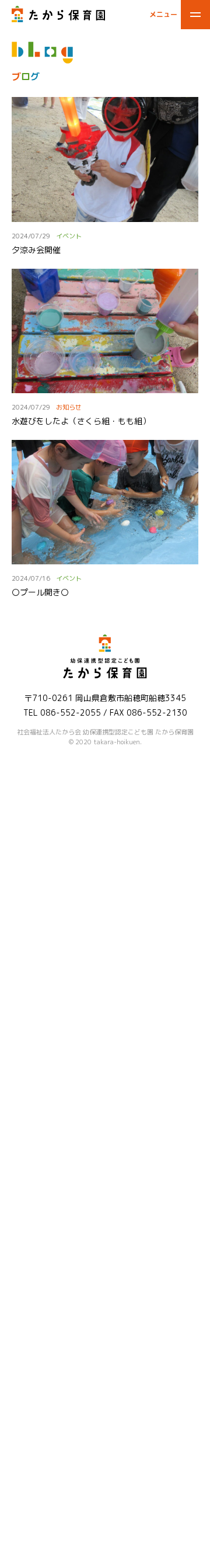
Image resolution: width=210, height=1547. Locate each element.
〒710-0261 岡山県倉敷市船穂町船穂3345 (105, 697)
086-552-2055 (70, 712)
